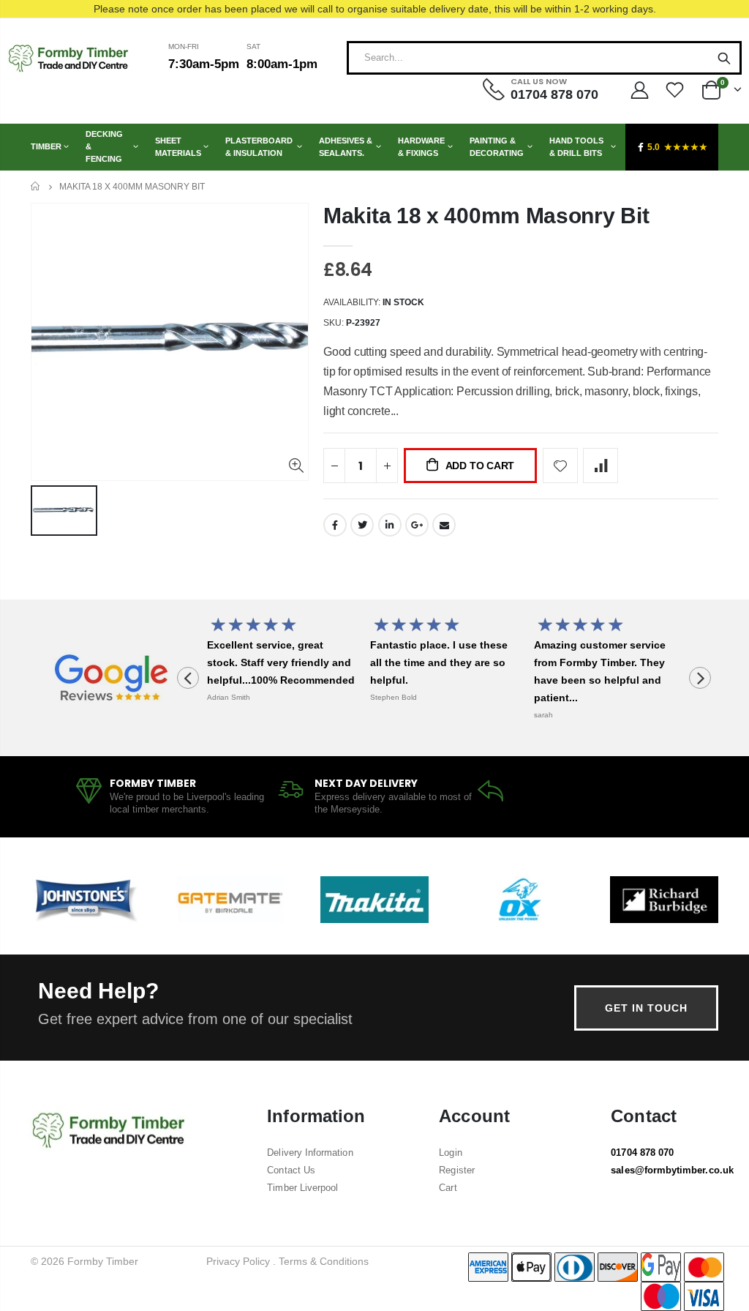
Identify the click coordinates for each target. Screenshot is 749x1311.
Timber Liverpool (302, 1187)
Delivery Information (310, 1152)
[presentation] (188, 678)
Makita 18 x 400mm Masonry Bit (486, 215)
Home (36, 186)
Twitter (362, 525)
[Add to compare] (600, 465)
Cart (447, 1187)
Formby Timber (102, 1261)
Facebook (335, 525)
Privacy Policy (238, 1261)
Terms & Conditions (324, 1261)
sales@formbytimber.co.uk (672, 1170)
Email (444, 525)
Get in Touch (646, 1008)
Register (457, 1170)
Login (450, 1152)
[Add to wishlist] (560, 465)
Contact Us (291, 1170)
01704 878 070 (642, 1152)
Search (724, 57)
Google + (417, 525)
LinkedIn (390, 525)
